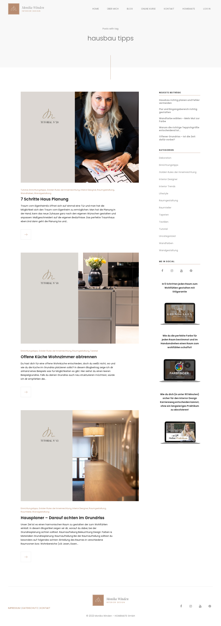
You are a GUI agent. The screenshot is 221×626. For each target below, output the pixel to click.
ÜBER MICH (113, 8)
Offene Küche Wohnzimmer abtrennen (59, 356)
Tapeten (164, 214)
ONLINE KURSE (148, 8)
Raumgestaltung (105, 189)
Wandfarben (27, 193)
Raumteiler (26, 511)
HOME (95, 8)
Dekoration (165, 157)
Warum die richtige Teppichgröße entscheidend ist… (179, 129)
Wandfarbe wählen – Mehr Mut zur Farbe (179, 120)
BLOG (130, 8)
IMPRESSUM (14, 608)
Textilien (163, 221)
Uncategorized (167, 236)
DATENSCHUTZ (30, 608)
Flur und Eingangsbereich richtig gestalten (178, 111)
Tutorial (24, 189)
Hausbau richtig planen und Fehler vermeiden (179, 101)
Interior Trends (167, 186)
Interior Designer (88, 189)
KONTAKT (169, 8)
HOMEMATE (188, 8)
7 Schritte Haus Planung (44, 199)
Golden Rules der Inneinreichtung (63, 189)
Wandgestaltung (42, 193)
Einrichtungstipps (37, 189)
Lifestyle (163, 193)
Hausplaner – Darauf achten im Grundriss (62, 517)
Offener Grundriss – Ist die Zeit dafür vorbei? (177, 138)
